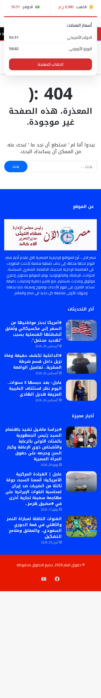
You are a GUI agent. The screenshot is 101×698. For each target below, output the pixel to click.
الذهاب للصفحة (50, 64)
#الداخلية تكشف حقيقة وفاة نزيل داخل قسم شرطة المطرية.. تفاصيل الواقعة (33, 361)
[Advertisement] (50, 127)
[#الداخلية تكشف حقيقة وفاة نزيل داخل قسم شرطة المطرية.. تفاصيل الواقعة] (81, 363)
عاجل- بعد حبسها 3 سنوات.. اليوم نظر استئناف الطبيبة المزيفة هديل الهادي (35, 388)
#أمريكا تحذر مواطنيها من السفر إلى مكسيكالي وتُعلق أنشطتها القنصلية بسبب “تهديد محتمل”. (33, 331)
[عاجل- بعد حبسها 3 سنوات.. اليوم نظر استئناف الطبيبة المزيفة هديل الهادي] (81, 390)
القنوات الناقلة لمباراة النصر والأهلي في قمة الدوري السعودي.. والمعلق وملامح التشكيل (34, 527)
